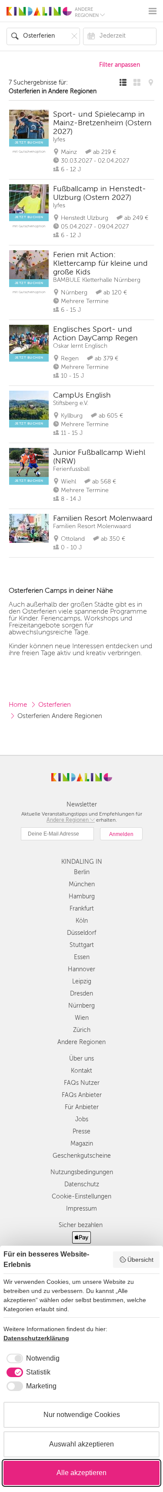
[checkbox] (31, 1358)
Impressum (81, 1208)
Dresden (81, 993)
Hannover (81, 969)
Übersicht (140, 1259)
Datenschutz (81, 1184)
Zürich (81, 1030)
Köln (82, 920)
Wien (82, 1018)
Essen (82, 957)
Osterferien (54, 704)
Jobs (81, 1119)
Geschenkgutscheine (82, 1155)
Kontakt (81, 1071)
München (82, 884)
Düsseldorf (81, 933)
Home (18, 704)
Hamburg (82, 896)
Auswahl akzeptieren (81, 1444)
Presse (81, 1131)
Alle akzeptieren (81, 1472)
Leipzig (81, 981)
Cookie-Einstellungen (81, 1196)
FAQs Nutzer (82, 1083)
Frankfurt (82, 908)
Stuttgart (82, 945)
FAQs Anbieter (82, 1095)
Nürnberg (81, 1005)
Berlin (82, 872)
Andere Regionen (81, 1042)
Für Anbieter (82, 1107)
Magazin (81, 1143)
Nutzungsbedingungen (81, 1172)
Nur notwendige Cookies (81, 1414)
